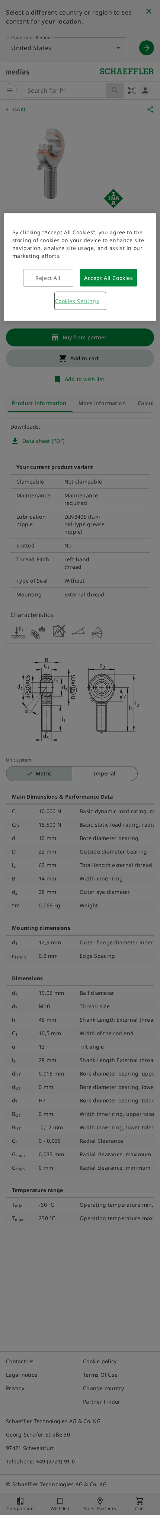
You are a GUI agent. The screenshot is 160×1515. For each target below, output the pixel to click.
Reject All (48, 277)
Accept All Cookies (108, 277)
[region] (80, 267)
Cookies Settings (77, 301)
